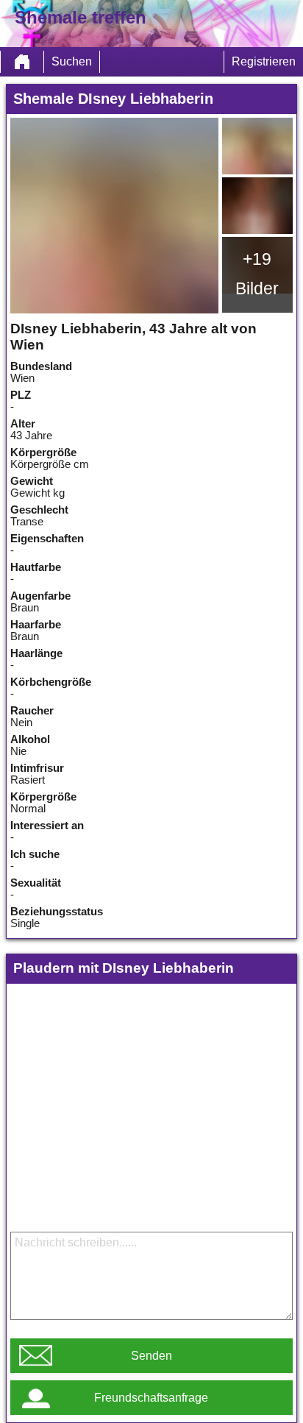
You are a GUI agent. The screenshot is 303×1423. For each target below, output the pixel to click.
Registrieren (264, 61)
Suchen (71, 61)
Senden (151, 1355)
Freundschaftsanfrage (151, 1397)
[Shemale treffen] (22, 62)
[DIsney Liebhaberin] (114, 215)
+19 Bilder (257, 273)
